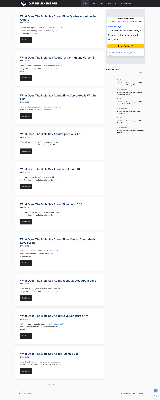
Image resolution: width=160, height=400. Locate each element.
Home (85, 3)
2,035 (41, 385)
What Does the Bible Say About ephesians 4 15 (51, 134)
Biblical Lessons (126, 3)
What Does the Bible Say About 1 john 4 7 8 (49, 353)
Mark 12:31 (52, 28)
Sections (111, 3)
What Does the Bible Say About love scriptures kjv (54, 315)
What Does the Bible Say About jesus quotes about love (58, 280)
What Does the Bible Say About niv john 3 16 (50, 169)
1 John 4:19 (54, 251)
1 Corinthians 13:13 (52, 68)
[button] (137, 3)
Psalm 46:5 (39, 110)
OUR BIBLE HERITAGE (43, 3)
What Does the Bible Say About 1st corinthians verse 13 (57, 57)
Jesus (102, 3)
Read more (26, 40)
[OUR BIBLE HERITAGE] (24, 3)
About (93, 3)
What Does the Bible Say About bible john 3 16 (51, 204)
